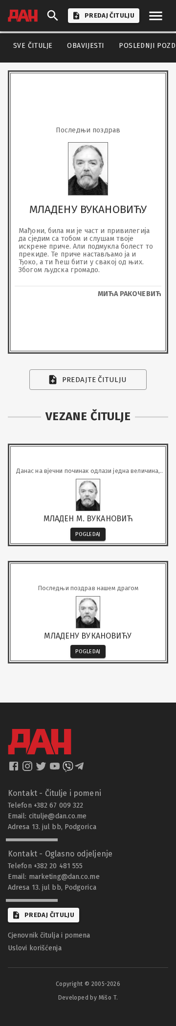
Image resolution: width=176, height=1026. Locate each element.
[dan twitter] (42, 769)
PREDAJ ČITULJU (109, 15)
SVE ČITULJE (32, 46)
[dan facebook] (15, 769)
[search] (53, 15)
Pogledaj (88, 534)
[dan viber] (68, 769)
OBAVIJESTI (85, 46)
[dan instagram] (28, 769)
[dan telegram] (80, 769)
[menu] (155, 15)
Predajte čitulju (94, 379)
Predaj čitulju (49, 915)
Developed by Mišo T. (88, 997)
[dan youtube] (56, 769)
